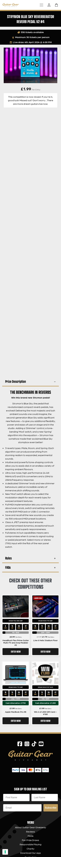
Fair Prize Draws (30, 840)
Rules (8, 558)
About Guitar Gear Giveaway (30, 827)
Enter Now (16, 651)
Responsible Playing (30, 844)
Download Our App (30, 852)
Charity (30, 848)
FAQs (8, 567)
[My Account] (50, 5)
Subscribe (50, 807)
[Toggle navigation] (41, 5)
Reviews (30, 831)
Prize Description (15, 381)
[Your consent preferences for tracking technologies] (5, 852)
